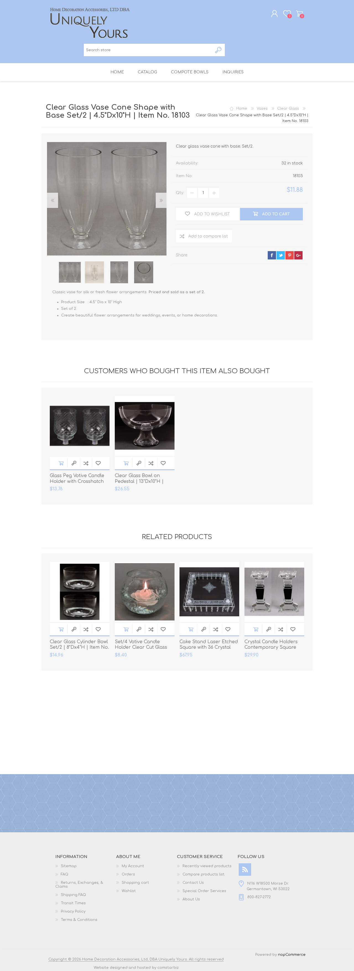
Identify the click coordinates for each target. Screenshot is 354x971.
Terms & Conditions (79, 920)
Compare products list (204, 874)
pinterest (289, 255)
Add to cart (61, 463)
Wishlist (129, 891)
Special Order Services (204, 891)
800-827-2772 (259, 897)
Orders (128, 874)
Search (218, 50)
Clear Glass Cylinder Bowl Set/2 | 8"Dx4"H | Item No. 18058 (79, 647)
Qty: (180, 193)
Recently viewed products (207, 866)
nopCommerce (292, 955)
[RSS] (245, 869)
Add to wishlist (98, 463)
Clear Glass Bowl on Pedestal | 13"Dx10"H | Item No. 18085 (139, 481)
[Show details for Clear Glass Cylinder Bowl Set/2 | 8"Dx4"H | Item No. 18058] (80, 592)
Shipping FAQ (73, 895)
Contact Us (193, 883)
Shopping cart (299, 13)
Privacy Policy (73, 911)
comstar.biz (168, 968)
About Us (191, 899)
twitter (281, 255)
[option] (70, 272)
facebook (272, 255)
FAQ (64, 874)
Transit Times (73, 903)
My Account (133, 866)
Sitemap (69, 866)
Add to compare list (208, 236)
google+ (298, 255)
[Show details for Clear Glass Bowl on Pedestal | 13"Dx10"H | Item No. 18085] (145, 426)
